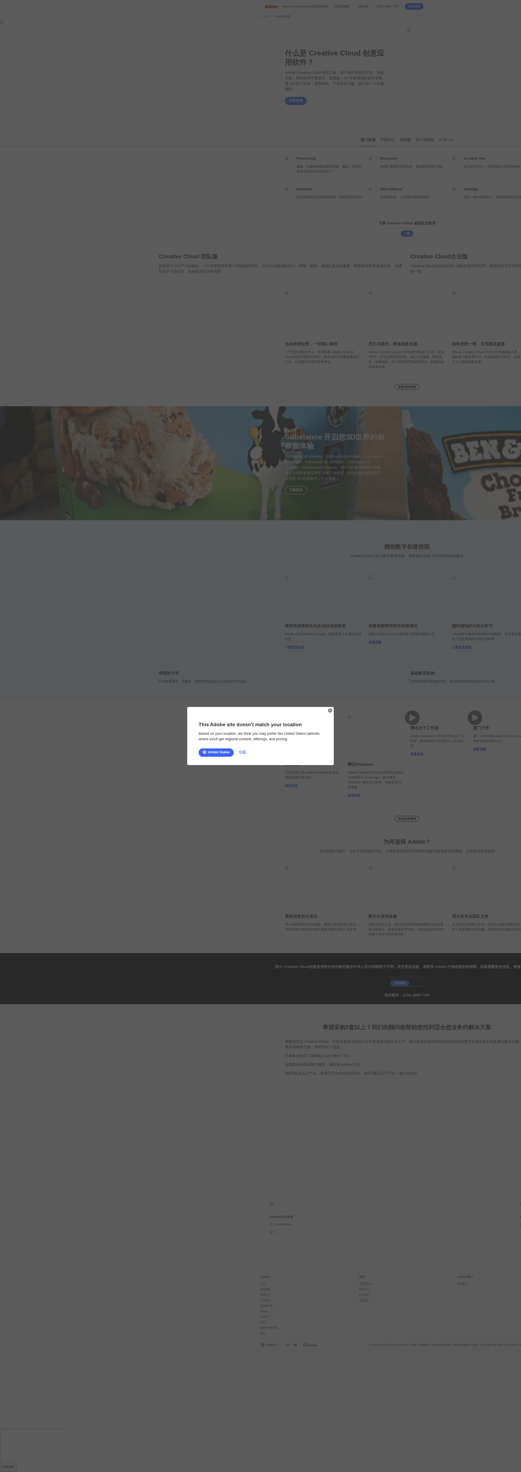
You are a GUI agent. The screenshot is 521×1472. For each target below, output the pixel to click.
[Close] (330, 710)
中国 (242, 752)
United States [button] (219, 752)
